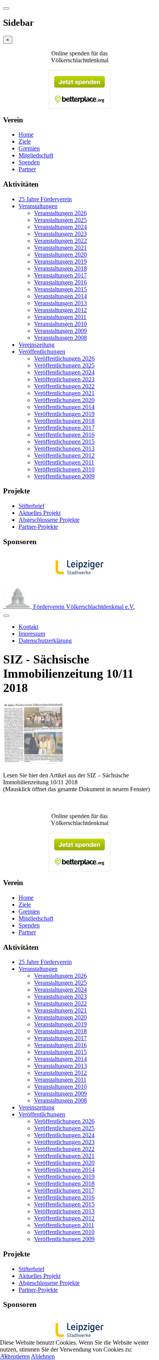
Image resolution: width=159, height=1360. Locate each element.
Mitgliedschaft (36, 155)
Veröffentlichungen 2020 (64, 400)
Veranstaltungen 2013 (60, 303)
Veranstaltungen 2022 (60, 240)
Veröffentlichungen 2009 (64, 476)
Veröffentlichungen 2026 (64, 358)
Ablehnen (43, 1356)
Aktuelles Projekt (40, 513)
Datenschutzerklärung (45, 640)
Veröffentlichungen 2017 (64, 427)
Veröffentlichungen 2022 (64, 386)
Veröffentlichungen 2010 (64, 469)
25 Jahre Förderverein (45, 199)
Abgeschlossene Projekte (49, 519)
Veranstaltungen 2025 (60, 220)
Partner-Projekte (38, 526)
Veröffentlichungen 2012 (64, 455)
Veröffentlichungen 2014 (64, 407)
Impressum (32, 633)
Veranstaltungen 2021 (60, 247)
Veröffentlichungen (42, 351)
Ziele (25, 141)
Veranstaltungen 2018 (60, 268)
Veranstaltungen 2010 (60, 324)
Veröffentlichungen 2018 (64, 421)
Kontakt (28, 626)
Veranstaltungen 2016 (60, 282)
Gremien (29, 148)
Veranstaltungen (38, 206)
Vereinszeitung (36, 344)
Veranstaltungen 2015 (60, 289)
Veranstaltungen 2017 (60, 275)
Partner (27, 169)
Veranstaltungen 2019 (60, 261)
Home (26, 134)
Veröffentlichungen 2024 (64, 372)
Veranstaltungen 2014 (60, 296)
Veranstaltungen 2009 (60, 330)
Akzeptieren (15, 1356)
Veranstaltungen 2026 (60, 213)
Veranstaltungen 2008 (60, 337)
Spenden (29, 162)
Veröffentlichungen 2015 (64, 441)
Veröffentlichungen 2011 (64, 462)
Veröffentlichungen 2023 (64, 379)
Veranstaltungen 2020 (60, 254)
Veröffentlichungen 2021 (64, 393)
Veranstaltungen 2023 (60, 234)
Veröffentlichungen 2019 (64, 414)
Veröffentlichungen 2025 (64, 365)
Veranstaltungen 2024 (60, 227)
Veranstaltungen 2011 (60, 317)
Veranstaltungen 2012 (60, 310)
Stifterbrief (31, 506)
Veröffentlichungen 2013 (64, 448)
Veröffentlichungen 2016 (64, 434)
